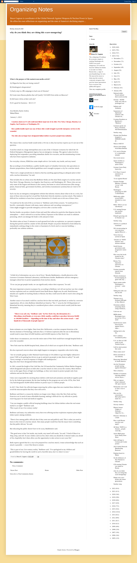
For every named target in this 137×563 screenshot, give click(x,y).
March (116, 85)
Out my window (119, 404)
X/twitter (96, 113)
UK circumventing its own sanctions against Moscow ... (120, 230)
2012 (114, 518)
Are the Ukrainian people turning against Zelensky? (120, 366)
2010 (114, 523)
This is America (118, 370)
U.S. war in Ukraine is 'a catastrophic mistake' (120, 153)
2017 (114, 503)
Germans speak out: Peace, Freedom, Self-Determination (120, 127)
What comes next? (119, 352)
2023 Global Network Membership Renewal (120, 448)
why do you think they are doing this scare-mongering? (120, 472)
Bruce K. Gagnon (97, 54)
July (115, 73)
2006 (114, 535)
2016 (114, 506)
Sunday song (118, 132)
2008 (114, 529)
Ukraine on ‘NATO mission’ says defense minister (120, 241)
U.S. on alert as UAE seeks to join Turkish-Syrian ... (120, 342)
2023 (114, 56)
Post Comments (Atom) (25, 474)
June (115, 76)
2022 (114, 488)
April (115, 82)
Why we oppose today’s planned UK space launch (120, 382)
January (116, 90)
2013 (114, 515)
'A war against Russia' (120, 178)
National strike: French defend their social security (120, 95)
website (95, 99)
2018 (114, 500)
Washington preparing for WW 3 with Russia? (120, 191)
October (116, 64)
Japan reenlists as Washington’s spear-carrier (119, 162)
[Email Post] (38, 456)
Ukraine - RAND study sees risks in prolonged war (120, 101)
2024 (114, 53)
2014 (114, 512)
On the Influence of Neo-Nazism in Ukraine (120, 459)
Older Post (79, 470)
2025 (114, 50)
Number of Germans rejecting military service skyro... (120, 375)
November (117, 61)
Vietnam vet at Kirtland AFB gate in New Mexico (120, 300)
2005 (114, 538)
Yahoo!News (14, 113)
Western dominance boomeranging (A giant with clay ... (120, 277)
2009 (114, 526)
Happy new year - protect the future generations (120, 479)
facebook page (98, 106)
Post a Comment (17, 466)
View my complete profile (97, 89)
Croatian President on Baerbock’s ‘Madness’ (120, 121)
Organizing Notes (31, 9)
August (116, 70)
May (115, 79)
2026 (114, 47)
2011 (114, 520)
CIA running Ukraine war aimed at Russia (120, 466)
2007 (114, 532)
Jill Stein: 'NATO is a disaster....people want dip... (120, 428)
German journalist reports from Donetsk (119, 271)
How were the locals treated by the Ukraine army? (120, 256)
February (117, 87)
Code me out (118, 311)
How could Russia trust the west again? (119, 422)
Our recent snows (119, 158)
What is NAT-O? (119, 143)
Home (47, 470)
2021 (114, 491)
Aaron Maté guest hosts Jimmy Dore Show (120, 435)
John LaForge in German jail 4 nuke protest (120, 441)
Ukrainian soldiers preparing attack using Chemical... (120, 306)
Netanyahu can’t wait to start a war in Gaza (120, 388)
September (117, 67)
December (117, 58)
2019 (114, 497)
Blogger (76, 550)
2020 (114, 494)
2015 (114, 509)
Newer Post (14, 470)
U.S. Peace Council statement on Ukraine (120, 173)
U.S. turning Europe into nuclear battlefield (120, 211)
